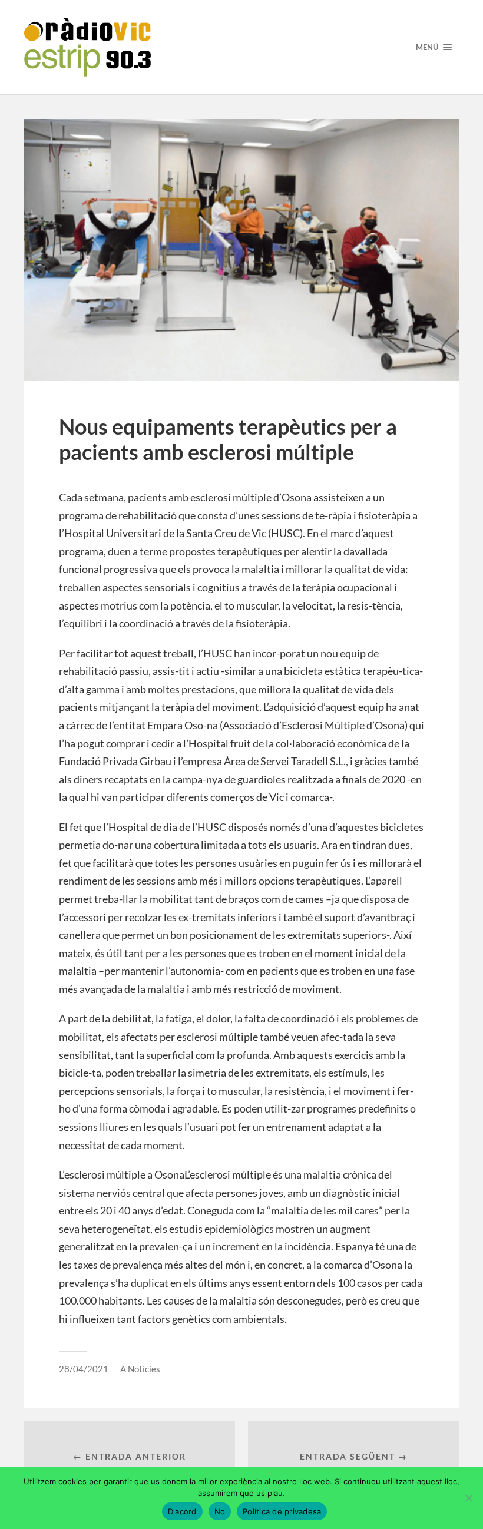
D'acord (182, 1511)
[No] (468, 1498)
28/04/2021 (83, 1368)
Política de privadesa (282, 1511)
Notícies (144, 1368)
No (220, 1511)
